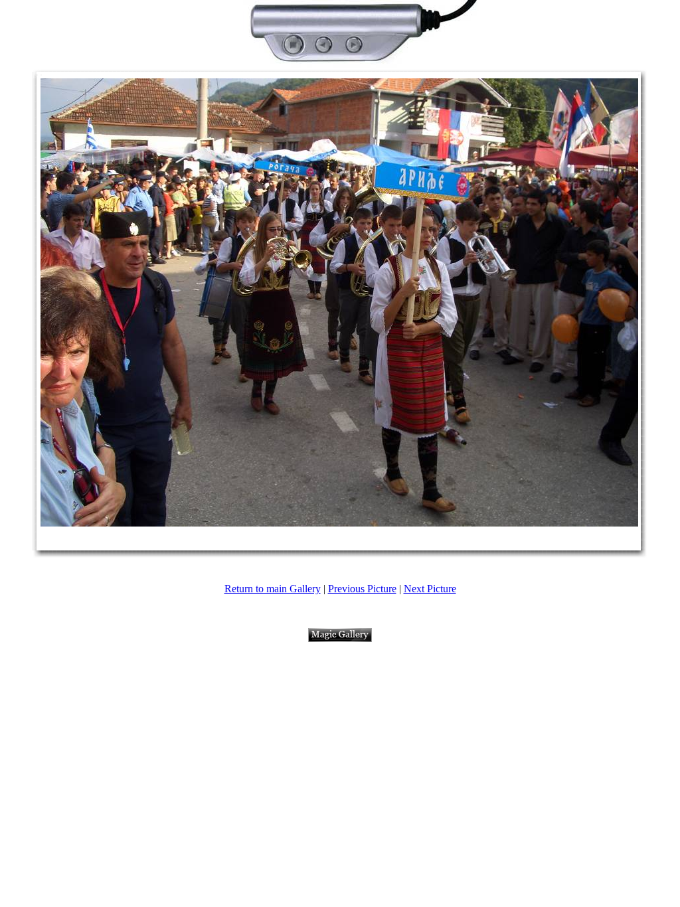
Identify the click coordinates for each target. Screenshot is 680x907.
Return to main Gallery (272, 588)
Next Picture (430, 588)
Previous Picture (362, 588)
